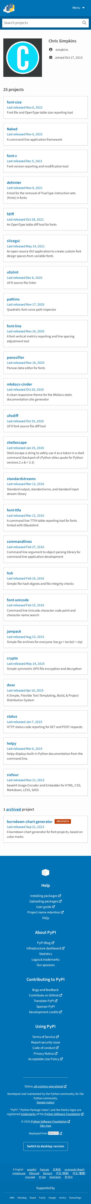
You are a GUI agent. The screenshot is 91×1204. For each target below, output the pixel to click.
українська (18, 1173)
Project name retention (43, 912)
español (31, 1169)
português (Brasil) (74, 1169)
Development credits (43, 1012)
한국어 (69, 1177)
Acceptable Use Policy (43, 1059)
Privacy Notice (44, 1053)
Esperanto (55, 1177)
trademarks (28, 1114)
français (44, 1169)
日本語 (57, 1169)
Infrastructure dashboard (44, 948)
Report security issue (45, 1042)
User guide (43, 906)
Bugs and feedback (45, 989)
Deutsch (47, 1173)
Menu (76, 7)
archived (13, 809)
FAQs (45, 918)
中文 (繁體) (79, 1173)
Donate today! (46, 1102)
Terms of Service (43, 1036)
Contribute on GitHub (44, 995)
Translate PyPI (44, 1000)
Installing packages (43, 895)
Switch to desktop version (45, 1146)
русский (30, 1177)
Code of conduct (43, 1047)
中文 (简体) (62, 1173)
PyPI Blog (44, 942)
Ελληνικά (34, 1173)
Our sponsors (46, 965)
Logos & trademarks (45, 959)
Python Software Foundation (62, 1114)
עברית (42, 1177)
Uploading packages (43, 901)
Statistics (45, 953)
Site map (45, 1126)
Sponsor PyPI (45, 1006)
